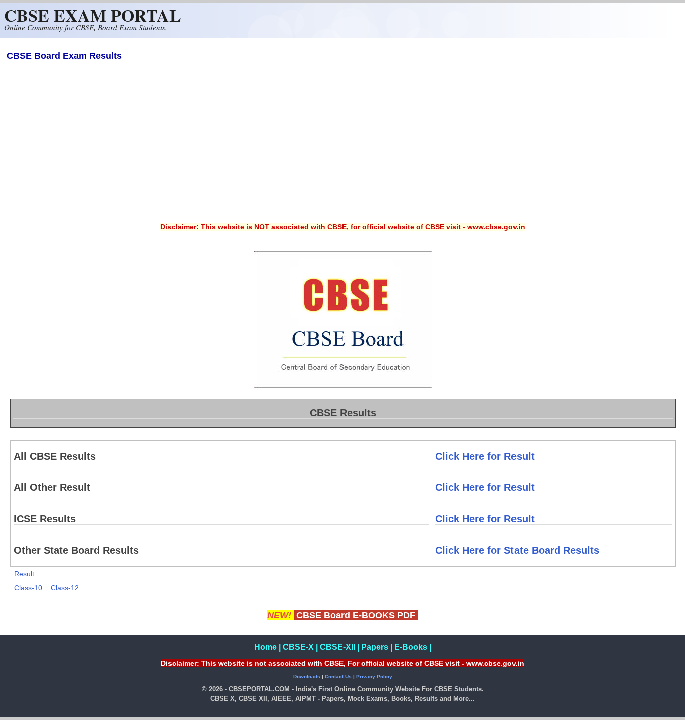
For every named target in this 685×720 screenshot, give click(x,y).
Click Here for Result (485, 456)
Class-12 (65, 588)
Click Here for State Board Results (517, 550)
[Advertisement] (342, 148)
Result (24, 574)
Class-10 (28, 588)
